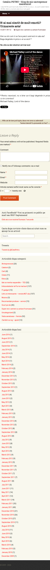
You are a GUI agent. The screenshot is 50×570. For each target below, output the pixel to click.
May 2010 (5, 537)
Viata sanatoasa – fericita (11, 316)
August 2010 (7, 526)
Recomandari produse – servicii (14, 301)
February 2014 (7, 368)
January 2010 (7, 552)
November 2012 (8, 425)
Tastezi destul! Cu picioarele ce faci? (35, 123)
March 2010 (6, 545)
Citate (4, 275)
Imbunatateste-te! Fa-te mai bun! (14, 286)
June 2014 (6, 353)
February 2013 (7, 413)
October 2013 (7, 383)
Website (3, 182)
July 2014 (5, 350)
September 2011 (8, 477)
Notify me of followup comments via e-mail (20, 166)
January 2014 (7, 372)
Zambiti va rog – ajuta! (10, 320)
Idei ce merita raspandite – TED (14, 282)
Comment (4, 150)
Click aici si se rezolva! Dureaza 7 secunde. (18, 220)
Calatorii (5, 267)
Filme (4, 279)
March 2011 (6, 500)
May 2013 (5, 402)
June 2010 (6, 534)
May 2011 (5, 492)
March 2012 (6, 455)
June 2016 (6, 335)
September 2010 (8, 522)
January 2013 (7, 417)
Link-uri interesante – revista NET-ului (16, 294)
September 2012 (8, 432)
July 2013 (5, 395)
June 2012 (6, 443)
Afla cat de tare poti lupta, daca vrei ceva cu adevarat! (21, 121)
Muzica (4, 298)
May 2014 (5, 357)
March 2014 (6, 365)
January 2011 (7, 507)
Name (3, 172)
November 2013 (8, 380)
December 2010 (8, 511)
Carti (3, 271)
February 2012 (7, 458)
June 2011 (6, 488)
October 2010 (7, 519)
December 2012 (8, 421)
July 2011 (5, 485)
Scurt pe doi (6, 305)
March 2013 (6, 410)
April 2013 (5, 406)
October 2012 (7, 428)
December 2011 (8, 466)
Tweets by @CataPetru (11, 250)
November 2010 (8, 515)
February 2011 (7, 503)
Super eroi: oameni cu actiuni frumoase (31, 30)
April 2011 (5, 496)
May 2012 (5, 447)
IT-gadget (5, 290)
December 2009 (8, 556)
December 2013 (8, 376)
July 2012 (5, 440)
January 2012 (7, 462)
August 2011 (7, 481)
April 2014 (5, 361)
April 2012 (5, 451)
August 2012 (7, 436)
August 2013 (7, 391)
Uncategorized (7, 313)
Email (3, 177)
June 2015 (6, 342)
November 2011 (8, 470)
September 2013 (8, 387)
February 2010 (7, 549)
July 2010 (5, 530)
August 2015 (7, 338)
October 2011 (7, 473)
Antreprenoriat (7, 264)
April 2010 (5, 541)
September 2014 (8, 346)
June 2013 (6, 398)
